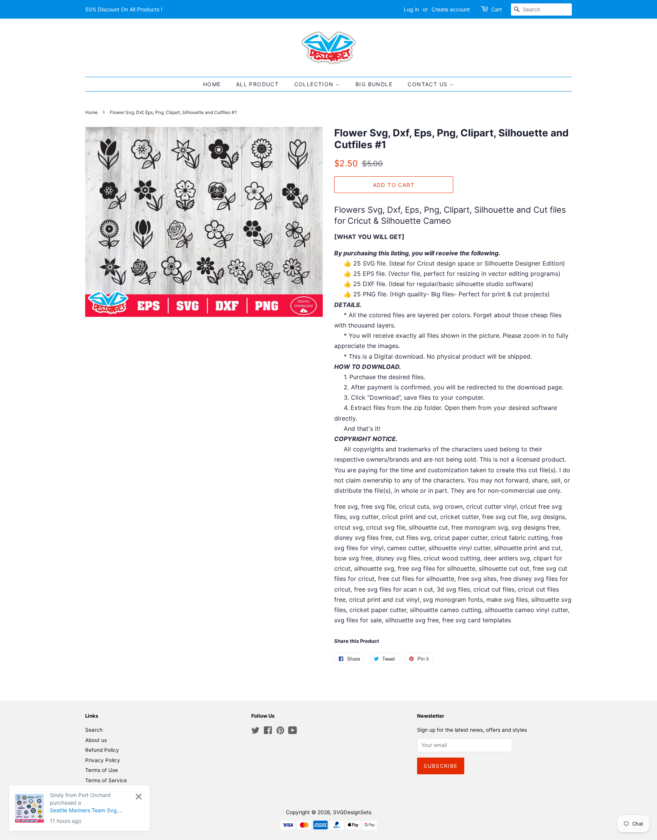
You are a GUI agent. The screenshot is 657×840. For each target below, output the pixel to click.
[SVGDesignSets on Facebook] (267, 732)
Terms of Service (106, 780)
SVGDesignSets (352, 812)
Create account (451, 9)
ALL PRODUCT (257, 84)
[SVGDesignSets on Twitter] (255, 732)
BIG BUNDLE (373, 84)
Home (91, 112)
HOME (212, 84)
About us (96, 740)
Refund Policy (102, 750)
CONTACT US (428, 84)
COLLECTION (315, 84)
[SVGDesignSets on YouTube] (292, 732)
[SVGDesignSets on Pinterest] (280, 732)
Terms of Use (101, 770)
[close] (138, 796)
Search (94, 730)
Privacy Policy (102, 760)
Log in (411, 9)
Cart (496, 9)
